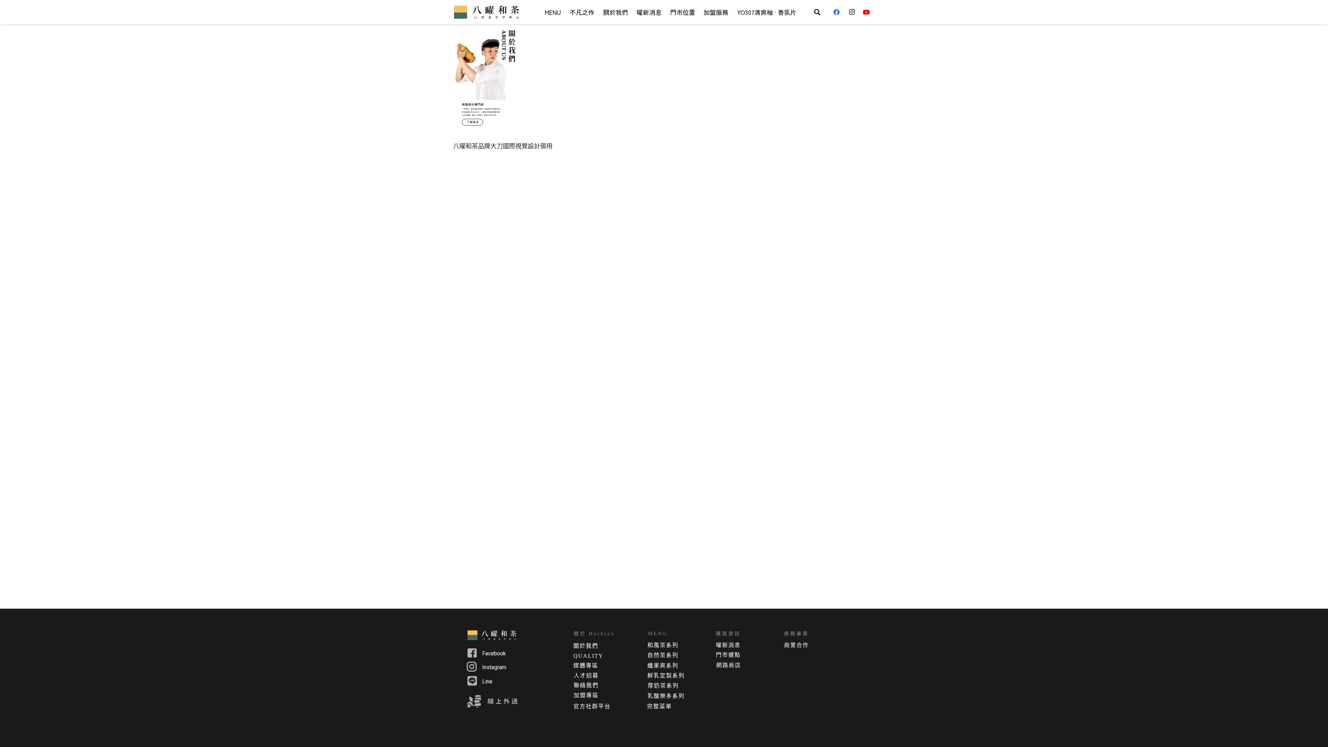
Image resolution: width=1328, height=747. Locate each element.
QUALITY (588, 656)
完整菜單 (659, 706)
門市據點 (728, 655)
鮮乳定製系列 (666, 676)
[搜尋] (817, 12)
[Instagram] (854, 12)
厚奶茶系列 (663, 686)
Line (487, 681)
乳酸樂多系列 (666, 696)
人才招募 (586, 676)
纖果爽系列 (663, 665)
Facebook (494, 653)
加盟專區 (586, 695)
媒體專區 (585, 665)
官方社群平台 (592, 706)
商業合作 (796, 645)
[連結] (487, 12)
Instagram (494, 667)
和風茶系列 (663, 645)
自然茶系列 (663, 655)
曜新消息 (728, 645)
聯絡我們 (586, 685)
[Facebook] (839, 12)
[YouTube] (869, 12)
